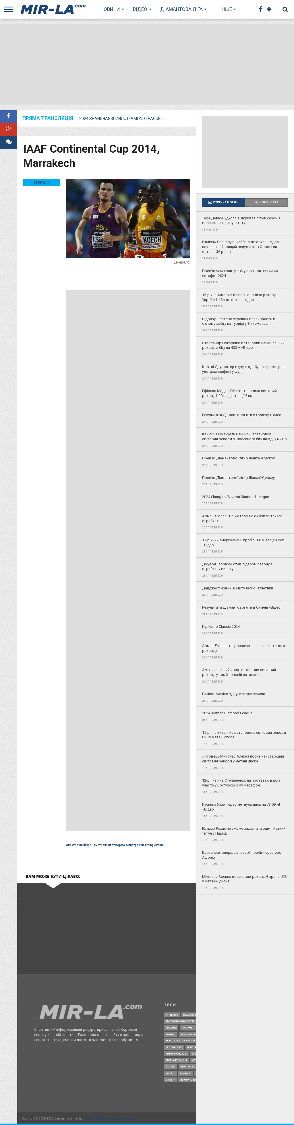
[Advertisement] (147, 64)
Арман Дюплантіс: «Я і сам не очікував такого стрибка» (242, 518)
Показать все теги (191, 1080)
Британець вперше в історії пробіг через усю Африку (241, 855)
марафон (185, 1073)
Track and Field (189, 1034)
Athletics (172, 1015)
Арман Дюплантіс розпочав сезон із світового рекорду (243, 648)
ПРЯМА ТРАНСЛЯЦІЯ (47, 118)
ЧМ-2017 (170, 1066)
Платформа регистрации (126, 845)
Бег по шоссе (174, 1047)
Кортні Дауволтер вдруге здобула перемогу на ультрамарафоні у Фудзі (243, 369)
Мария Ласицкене (176, 1054)
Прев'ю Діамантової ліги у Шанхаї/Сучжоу (238, 458)
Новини (110, 9)
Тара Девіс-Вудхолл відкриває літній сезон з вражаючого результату (241, 220)
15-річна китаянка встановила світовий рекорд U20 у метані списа (244, 734)
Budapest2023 (191, 1015)
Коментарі (269, 202)
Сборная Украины (176, 1060)
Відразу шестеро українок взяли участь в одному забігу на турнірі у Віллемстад (238, 321)
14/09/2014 (42, 182)
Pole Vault (188, 1027)
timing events (154, 845)
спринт (170, 1080)
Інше (226, 9)
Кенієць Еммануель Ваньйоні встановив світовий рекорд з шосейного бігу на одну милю (244, 436)
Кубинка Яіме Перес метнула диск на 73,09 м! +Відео (241, 806)
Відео (140, 9)
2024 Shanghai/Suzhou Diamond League (119, 118)
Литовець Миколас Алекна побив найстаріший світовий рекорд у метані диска (243, 758)
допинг (170, 1073)
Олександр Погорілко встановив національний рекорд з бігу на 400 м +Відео (243, 345)
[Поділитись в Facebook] (8, 116)
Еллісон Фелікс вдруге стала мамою (233, 694)
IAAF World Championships (182, 1021)
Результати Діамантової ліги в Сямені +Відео (241, 607)
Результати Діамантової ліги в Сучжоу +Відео (241, 415)
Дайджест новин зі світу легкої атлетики (237, 588)
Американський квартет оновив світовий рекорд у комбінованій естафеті (239, 672)
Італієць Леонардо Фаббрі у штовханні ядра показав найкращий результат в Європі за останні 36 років (240, 246)
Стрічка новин (226, 202)
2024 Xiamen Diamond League (227, 713)
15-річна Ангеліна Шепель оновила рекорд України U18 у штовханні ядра (239, 297)
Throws (170, 1034)
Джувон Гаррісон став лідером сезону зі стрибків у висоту (237, 566)
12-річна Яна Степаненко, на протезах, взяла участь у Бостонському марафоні (241, 782)
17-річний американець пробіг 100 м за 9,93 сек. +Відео (243, 542)
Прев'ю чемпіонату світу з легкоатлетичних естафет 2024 (240, 273)
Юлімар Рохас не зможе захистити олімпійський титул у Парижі (243, 830)
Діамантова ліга (181, 9)
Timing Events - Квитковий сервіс (110, 1118)
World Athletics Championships (185, 1040)
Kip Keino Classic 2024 (221, 626)
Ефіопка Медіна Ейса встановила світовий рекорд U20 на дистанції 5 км (239, 393)
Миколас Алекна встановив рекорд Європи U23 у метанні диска (244, 879)
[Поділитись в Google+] (8, 129)
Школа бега (188, 1066)
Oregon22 (171, 1027)
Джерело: (182, 262)
